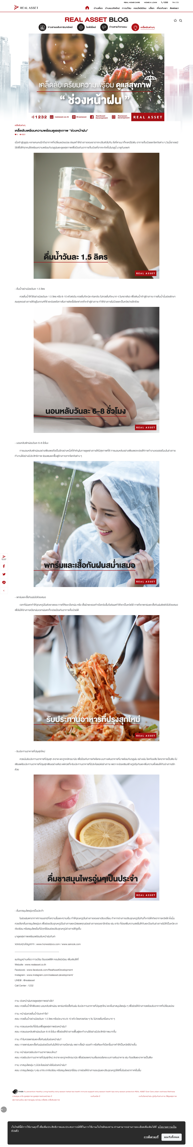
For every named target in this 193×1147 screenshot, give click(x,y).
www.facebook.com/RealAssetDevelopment (50, 970)
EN (177, 2)
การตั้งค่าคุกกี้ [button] (151, 1137)
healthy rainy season (56, 1091)
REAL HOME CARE (132, 2)
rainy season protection (124, 1091)
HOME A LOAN (150, 2)
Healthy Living (42, 1091)
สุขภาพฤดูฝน (30, 1099)
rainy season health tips (104, 1091)
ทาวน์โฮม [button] (126, 8)
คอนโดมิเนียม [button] (140, 8)
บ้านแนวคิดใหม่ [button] (112, 8)
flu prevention (29, 1091)
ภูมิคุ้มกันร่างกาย (159, 1096)
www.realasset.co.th (35, 964)
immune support (87, 1091)
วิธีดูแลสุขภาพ (171, 1096)
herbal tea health (73, 1091)
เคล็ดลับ (44, 1099)
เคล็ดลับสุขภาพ (54, 1099)
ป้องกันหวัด (74, 1096)
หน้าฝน (38, 1099)
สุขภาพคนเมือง (18, 1099)
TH (173, 2)
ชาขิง (22, 1096)
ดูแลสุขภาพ (28, 1096)
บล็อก (151, 8)
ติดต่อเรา (174, 8)
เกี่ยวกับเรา (162, 8)
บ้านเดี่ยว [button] (98, 8)
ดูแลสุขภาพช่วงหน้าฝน (41, 1096)
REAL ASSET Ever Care (144, 1091)
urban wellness (160, 1091)
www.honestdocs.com (48, 944)
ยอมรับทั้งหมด (171, 1137)
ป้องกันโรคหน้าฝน (125, 1096)
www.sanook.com (71, 944)
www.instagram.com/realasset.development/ (50, 975)
